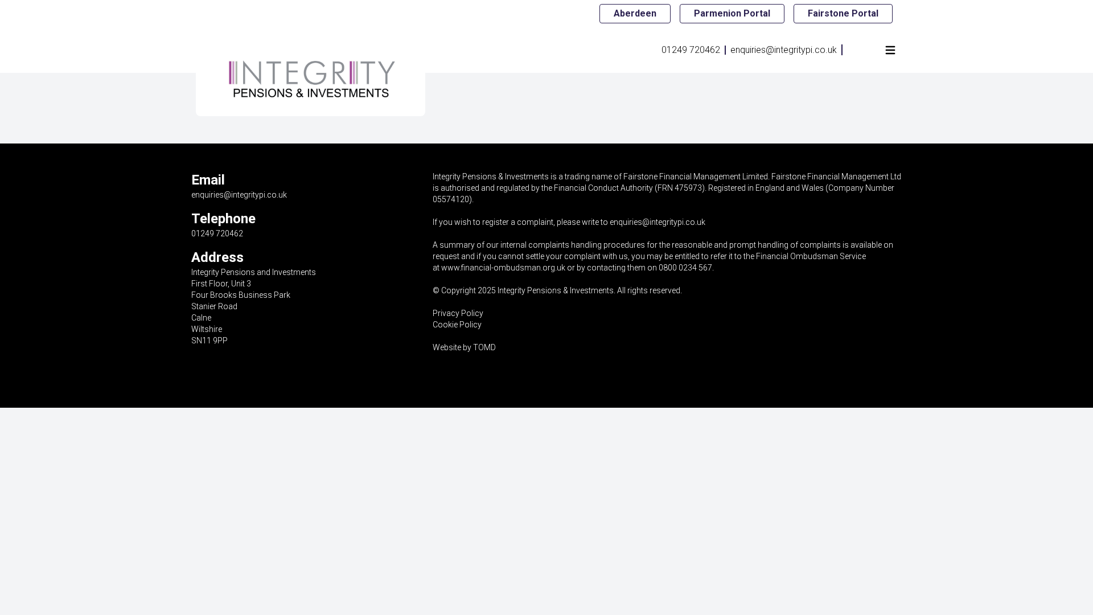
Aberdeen (635, 13)
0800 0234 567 (685, 267)
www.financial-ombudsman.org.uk (503, 267)
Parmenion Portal (732, 13)
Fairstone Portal (843, 13)
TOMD (484, 347)
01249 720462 (690, 49)
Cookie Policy (457, 324)
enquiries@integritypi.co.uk (783, 49)
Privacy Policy (458, 313)
